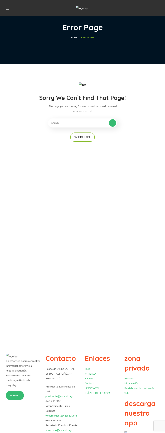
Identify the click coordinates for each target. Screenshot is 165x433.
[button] (15, 395)
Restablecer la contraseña (139, 388)
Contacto (90, 383)
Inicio (87, 369)
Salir (126, 393)
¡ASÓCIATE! (92, 388)
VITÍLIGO (90, 374)
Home (74, 37)
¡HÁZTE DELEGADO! (97, 393)
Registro (129, 378)
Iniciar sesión (131, 383)
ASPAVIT (90, 378)
